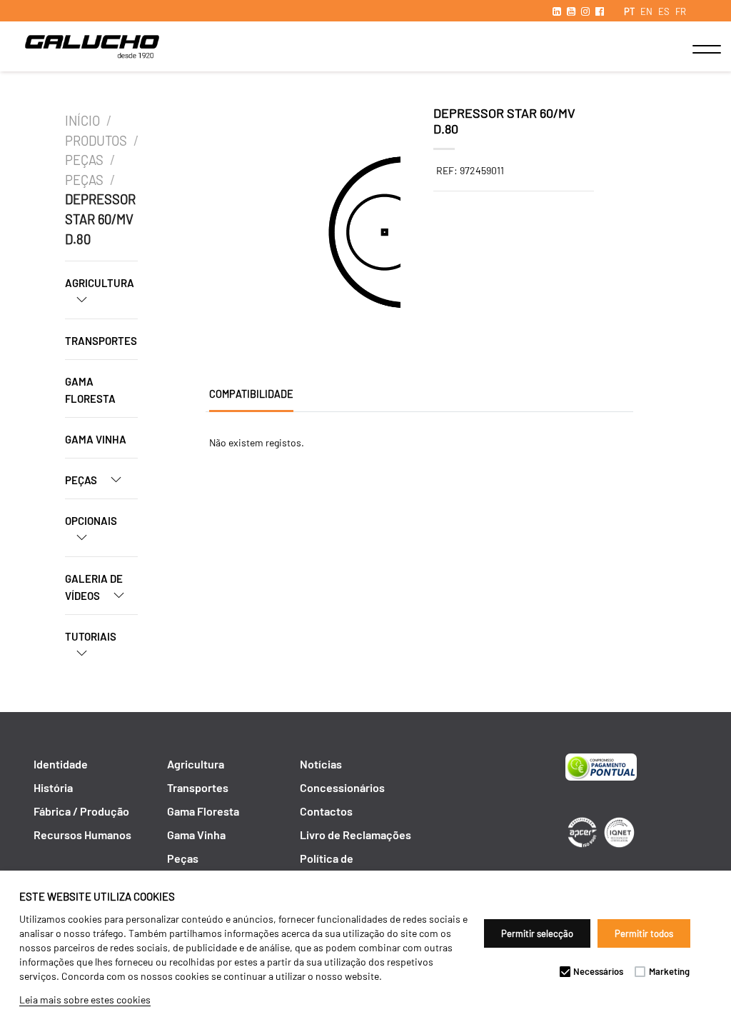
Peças (84, 160)
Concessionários (342, 787)
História (53, 787)
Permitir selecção (537, 933)
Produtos (96, 141)
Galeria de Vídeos (94, 587)
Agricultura (99, 282)
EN (646, 11)
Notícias (321, 764)
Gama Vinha (95, 439)
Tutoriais (90, 636)
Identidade (61, 764)
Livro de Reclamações (355, 834)
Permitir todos (644, 933)
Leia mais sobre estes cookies (85, 999)
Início (82, 121)
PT (629, 11)
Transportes (101, 340)
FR (680, 11)
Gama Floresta (90, 390)
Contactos (326, 811)
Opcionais (91, 520)
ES (664, 11)
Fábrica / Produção (81, 811)
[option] (255, 234)
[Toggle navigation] (692, 49)
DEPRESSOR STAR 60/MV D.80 (100, 218)
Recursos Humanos (82, 834)
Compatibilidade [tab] (251, 394)
